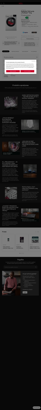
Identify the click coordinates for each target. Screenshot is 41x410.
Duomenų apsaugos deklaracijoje (10, 68)
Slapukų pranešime (31, 67)
